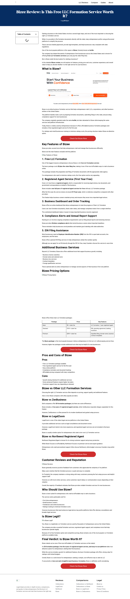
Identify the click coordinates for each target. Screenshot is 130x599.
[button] (36, 34)
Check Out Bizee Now (78, 138)
